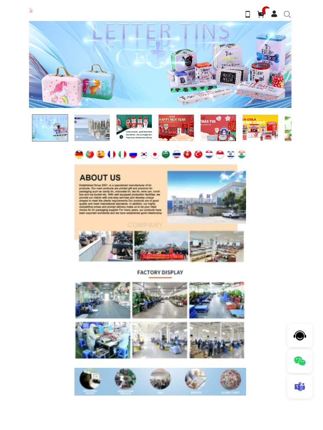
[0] (260, 14)
